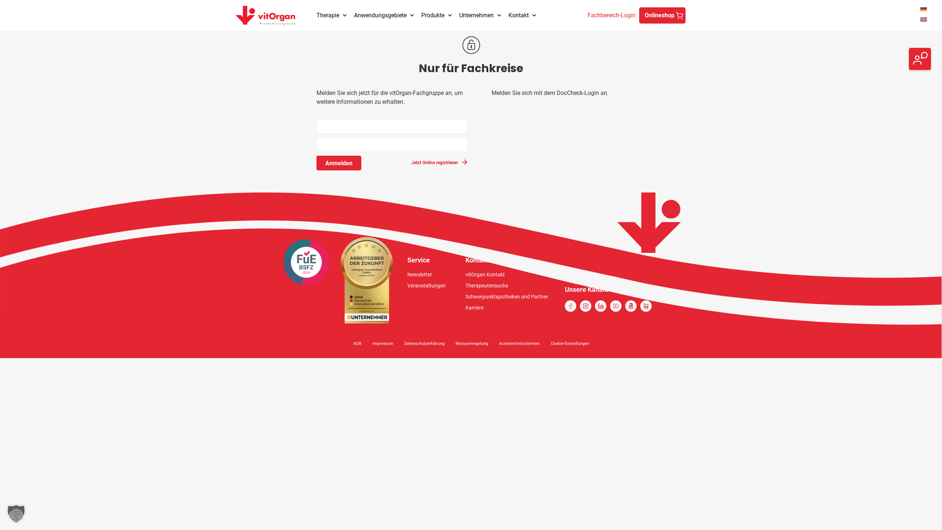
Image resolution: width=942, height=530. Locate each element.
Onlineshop (659, 15)
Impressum (382, 343)
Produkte (433, 15)
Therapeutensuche (486, 286)
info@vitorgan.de (874, 54)
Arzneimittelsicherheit (519, 343)
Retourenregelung (472, 343)
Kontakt (519, 15)
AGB (357, 343)
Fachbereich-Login (611, 15)
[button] (16, 514)
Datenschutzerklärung (424, 343)
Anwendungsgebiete (380, 15)
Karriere (474, 308)
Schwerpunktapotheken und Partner (506, 297)
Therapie (327, 15)
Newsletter (419, 275)
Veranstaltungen (426, 286)
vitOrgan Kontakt (485, 275)
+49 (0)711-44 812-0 (879, 63)
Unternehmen (476, 15)
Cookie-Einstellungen (570, 343)
